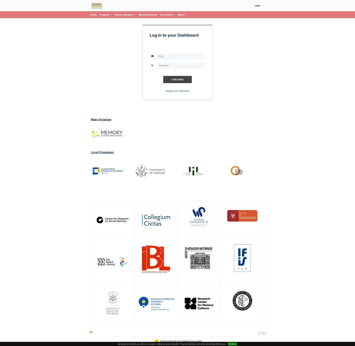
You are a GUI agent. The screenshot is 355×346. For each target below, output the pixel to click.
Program (105, 14)
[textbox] (181, 65)
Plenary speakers (124, 14)
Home (93, 14)
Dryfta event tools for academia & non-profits (181, 341)
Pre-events (166, 14)
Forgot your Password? (177, 91)
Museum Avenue (148, 14)
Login (257, 5)
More (181, 14)
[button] (177, 79)
